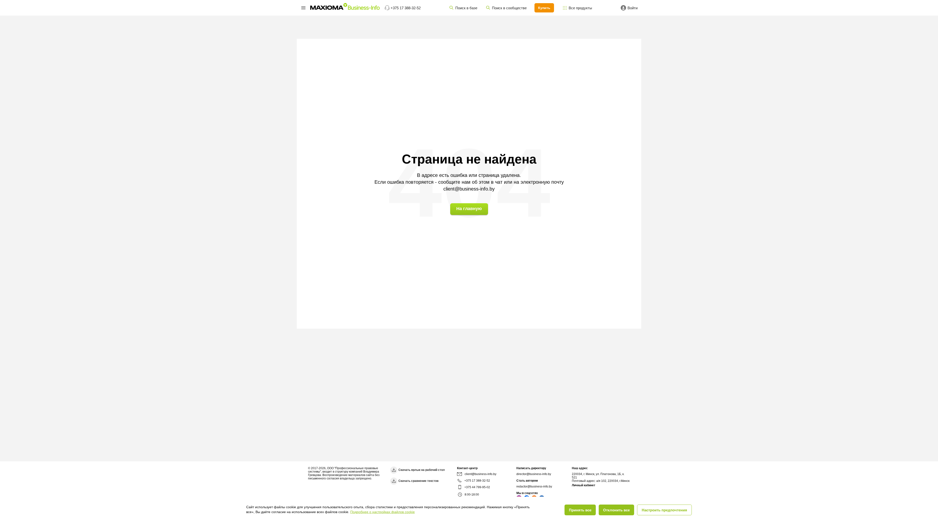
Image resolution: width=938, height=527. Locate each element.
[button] (303, 8)
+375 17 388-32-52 (477, 480)
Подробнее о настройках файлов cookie (382, 512)
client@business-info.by (469, 189)
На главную (469, 208)
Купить (544, 8)
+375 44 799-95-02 (477, 487)
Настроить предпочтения (664, 510)
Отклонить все (616, 510)
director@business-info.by (533, 474)
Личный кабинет (583, 485)
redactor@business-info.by (534, 486)
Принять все (580, 510)
